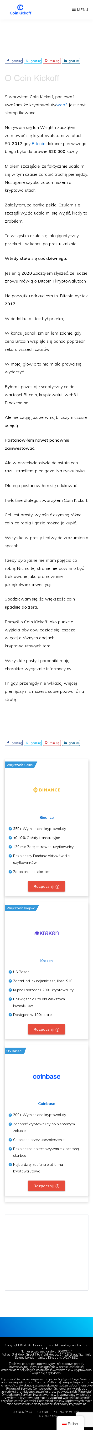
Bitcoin (38, 143)
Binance (47, 817)
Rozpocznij (44, 886)
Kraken (46, 960)
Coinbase (46, 1103)
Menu (82, 9)
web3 (62, 104)
